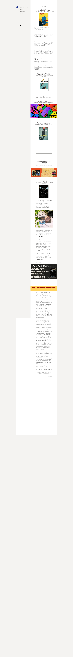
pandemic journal (39, 357)
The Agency (21, 9)
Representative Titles (22, 11)
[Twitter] (20, 25)
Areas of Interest (22, 13)
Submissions (21, 15)
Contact (21, 19)
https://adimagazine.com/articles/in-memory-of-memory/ (43, 102)
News (20, 17)
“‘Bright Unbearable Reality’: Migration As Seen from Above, (43, 293)
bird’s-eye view (47, 320)
